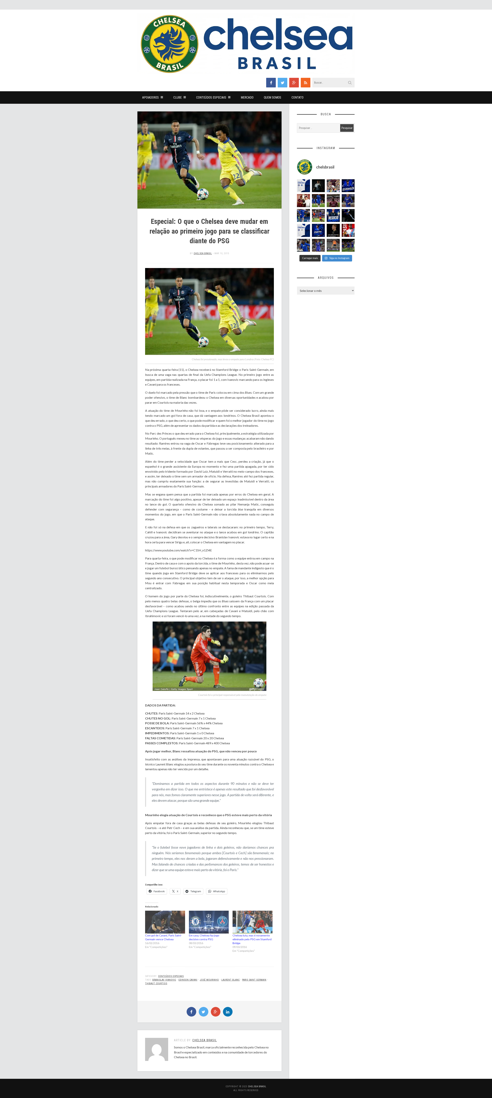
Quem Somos (272, 97)
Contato (297, 97)
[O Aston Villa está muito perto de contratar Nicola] (303, 245)
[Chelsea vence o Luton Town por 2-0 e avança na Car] (318, 215)
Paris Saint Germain (254, 979)
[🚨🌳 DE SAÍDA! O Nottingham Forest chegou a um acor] (333, 245)
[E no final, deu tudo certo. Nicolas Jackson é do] (303, 200)
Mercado (247, 97)
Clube (177, 97)
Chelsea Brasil (203, 253)
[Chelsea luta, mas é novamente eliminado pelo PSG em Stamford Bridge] (253, 922)
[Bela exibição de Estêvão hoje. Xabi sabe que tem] (318, 200)
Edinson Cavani (188, 979)
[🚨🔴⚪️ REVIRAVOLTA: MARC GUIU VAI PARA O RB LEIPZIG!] (348, 185)
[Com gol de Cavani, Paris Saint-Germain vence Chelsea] (165, 922)
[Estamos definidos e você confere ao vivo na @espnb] (348, 215)
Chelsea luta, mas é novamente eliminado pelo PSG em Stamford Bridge (252, 939)
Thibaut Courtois (156, 983)
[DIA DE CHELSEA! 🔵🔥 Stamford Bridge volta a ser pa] (303, 185)
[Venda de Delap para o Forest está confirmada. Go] (333, 230)
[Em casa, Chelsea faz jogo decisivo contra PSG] (209, 922)
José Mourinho (209, 979)
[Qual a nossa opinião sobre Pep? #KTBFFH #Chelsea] (348, 200)
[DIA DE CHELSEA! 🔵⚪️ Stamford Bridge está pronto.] (303, 230)
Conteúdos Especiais (211, 97)
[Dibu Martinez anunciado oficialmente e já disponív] (318, 185)
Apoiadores (150, 97)
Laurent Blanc (230, 979)
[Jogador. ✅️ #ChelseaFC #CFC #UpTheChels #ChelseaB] (303, 215)
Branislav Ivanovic (164, 979)
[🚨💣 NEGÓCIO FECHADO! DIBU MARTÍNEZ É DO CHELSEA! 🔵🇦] (333, 215)
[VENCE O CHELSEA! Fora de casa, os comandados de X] (348, 245)
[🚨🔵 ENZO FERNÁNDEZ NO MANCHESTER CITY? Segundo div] (318, 245)
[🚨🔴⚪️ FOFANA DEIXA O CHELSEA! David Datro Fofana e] (333, 200)
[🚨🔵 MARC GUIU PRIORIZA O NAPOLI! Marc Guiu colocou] (318, 230)
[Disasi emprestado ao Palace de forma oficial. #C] (348, 230)
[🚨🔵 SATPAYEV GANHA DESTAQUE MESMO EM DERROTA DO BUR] (333, 185)
